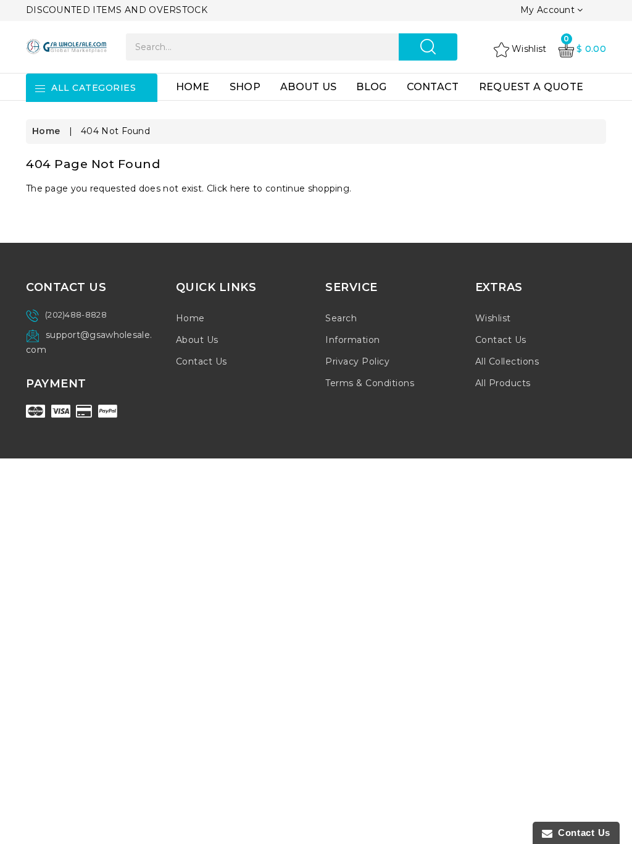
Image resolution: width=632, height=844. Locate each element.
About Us (308, 87)
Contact (433, 87)
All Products (503, 383)
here (240, 188)
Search (341, 318)
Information (352, 339)
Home (193, 87)
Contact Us (201, 361)
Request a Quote (531, 87)
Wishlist (493, 318)
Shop (245, 87)
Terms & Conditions (369, 383)
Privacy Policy (357, 361)
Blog (371, 87)
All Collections (507, 361)
